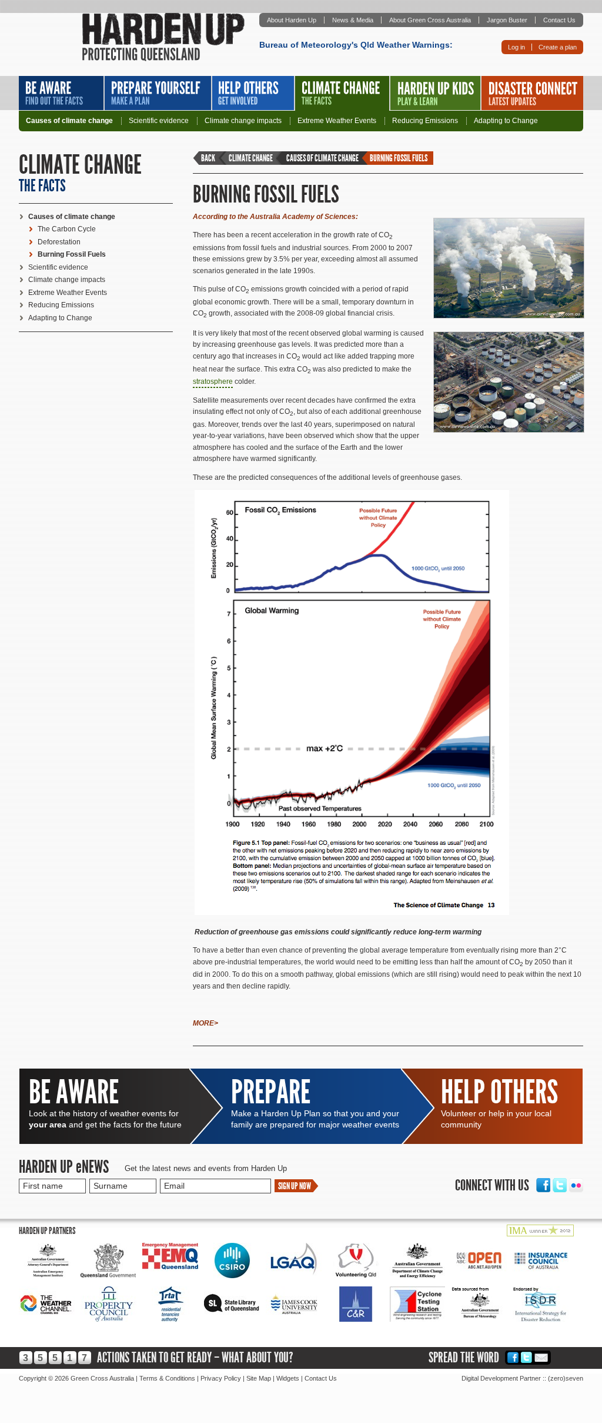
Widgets (287, 1378)
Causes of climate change (69, 121)
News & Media (352, 20)
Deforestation (59, 242)
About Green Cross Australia (430, 20)
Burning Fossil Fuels (72, 254)
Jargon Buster (507, 20)
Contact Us (559, 20)
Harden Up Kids (435, 93)
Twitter (560, 1185)
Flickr (576, 1185)
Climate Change (342, 93)
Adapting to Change (506, 121)
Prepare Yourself (158, 93)
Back (208, 158)
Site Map (258, 1378)
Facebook (543, 1185)
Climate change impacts (243, 121)
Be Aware (61, 93)
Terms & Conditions (167, 1378)
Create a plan (558, 47)
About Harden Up (291, 20)
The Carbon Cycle (67, 229)
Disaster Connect (532, 93)
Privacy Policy (220, 1378)
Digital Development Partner (501, 1378)
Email (541, 1357)
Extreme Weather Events (336, 121)
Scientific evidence (159, 121)
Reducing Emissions (425, 121)
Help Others (253, 93)
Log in (516, 47)
